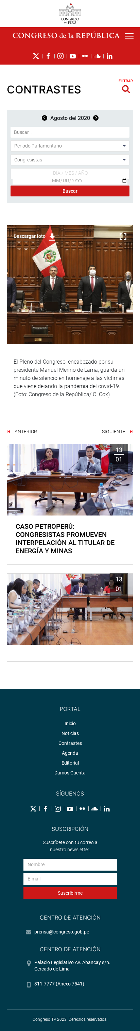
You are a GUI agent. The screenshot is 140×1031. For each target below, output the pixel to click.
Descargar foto (30, 236)
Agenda (70, 753)
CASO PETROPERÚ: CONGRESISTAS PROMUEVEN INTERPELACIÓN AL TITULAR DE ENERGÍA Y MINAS (65, 538)
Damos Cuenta (70, 772)
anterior (25, 431)
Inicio (70, 723)
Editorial (70, 763)
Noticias (70, 733)
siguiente (114, 431)
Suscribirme (70, 893)
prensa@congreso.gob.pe (61, 931)
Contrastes (70, 743)
